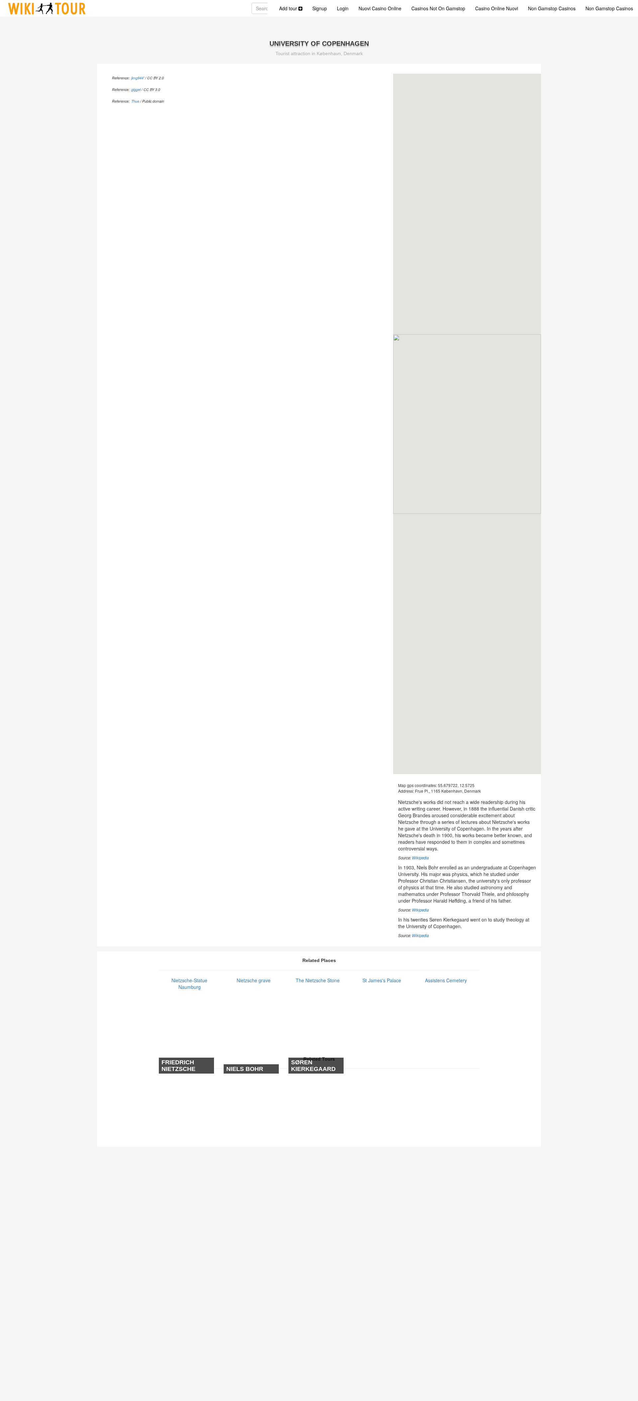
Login (343, 8)
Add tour (288, 8)
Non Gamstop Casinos (552, 8)
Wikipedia (420, 857)
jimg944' (137, 77)
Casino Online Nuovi (496, 8)
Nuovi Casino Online (380, 8)
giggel (136, 89)
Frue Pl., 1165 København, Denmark (448, 791)
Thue (135, 101)
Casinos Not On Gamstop (438, 8)
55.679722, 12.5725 (456, 785)
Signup (319, 8)
